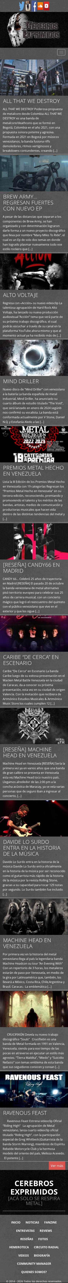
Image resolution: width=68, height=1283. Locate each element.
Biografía (42, 1256)
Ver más (57, 1165)
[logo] (34, 30)
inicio (15, 1222)
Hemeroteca (19, 1247)
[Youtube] (46, 5)
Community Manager (34, 1264)
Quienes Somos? (34, 1272)
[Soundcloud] (40, 5)
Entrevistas (25, 1231)
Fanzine (50, 1222)
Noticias (32, 1222)
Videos (23, 1256)
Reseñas (26, 1239)
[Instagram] (28, 5)
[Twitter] (21, 5)
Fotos (43, 1239)
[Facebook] (34, 5)
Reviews (46, 1231)
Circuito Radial (46, 1247)
